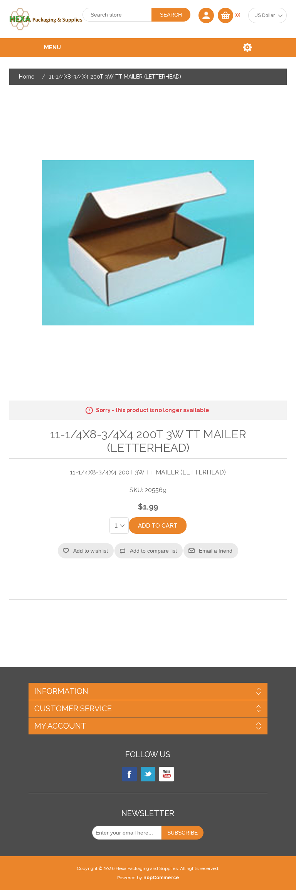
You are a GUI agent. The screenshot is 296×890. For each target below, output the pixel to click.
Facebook (129, 774)
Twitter (148, 774)
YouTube (166, 774)
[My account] (206, 15)
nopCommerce (161, 877)
